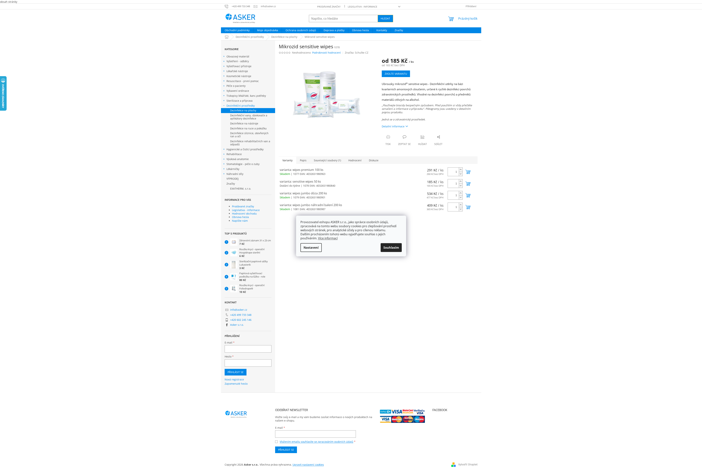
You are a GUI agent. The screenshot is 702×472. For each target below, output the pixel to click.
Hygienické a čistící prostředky (245, 149)
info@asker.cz (238, 309)
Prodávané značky (328, 6)
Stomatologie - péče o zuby (243, 164)
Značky (230, 183)
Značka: (356, 52)
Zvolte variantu (396, 73)
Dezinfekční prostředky (240, 105)
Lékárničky (232, 169)
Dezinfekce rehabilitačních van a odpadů (250, 142)
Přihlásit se (236, 372)
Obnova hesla (240, 217)
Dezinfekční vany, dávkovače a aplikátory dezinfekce (248, 117)
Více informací (328, 238)
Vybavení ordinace (237, 90)
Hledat (385, 18)
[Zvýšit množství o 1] (460, 170)
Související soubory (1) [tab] (327, 160)
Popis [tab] (303, 160)
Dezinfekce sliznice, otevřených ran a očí (249, 134)
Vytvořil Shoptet (468, 464)
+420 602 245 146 (240, 320)
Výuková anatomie (237, 159)
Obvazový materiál (237, 56)
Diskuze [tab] (373, 160)
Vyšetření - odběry (237, 61)
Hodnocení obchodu (244, 213)
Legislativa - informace (362, 6)
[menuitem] (237, 30)
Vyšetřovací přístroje (238, 66)
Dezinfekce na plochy (243, 110)
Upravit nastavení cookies (308, 464)
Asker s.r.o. (237, 324)
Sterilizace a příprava (239, 100)
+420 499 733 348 (240, 315)
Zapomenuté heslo (236, 383)
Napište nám (240, 220)
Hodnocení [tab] (355, 160)
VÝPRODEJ (232, 178)
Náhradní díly (234, 174)
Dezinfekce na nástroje (244, 123)
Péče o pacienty (236, 86)
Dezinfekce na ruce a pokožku (248, 128)
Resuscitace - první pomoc (242, 81)
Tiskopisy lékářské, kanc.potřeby (246, 95)
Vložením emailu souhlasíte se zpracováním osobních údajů (316, 441)
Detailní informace (393, 126)
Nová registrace (234, 379)
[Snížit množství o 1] (460, 174)
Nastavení (311, 248)
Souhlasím (391, 248)
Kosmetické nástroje (238, 76)
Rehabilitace (234, 154)
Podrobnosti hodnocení (326, 52)
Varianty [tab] (287, 160)
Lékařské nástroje (237, 71)
